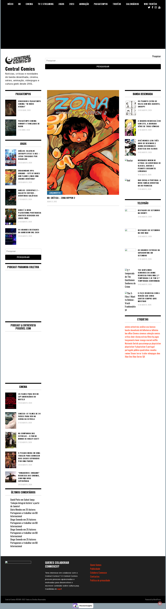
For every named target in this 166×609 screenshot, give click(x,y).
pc (150, 343)
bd (141, 330)
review (127, 353)
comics (157, 333)
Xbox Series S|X (139, 356)
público (136, 350)
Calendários (132, 4)
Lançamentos (55, 192)
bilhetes (155, 330)
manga (143, 340)
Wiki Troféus (150, 4)
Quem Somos (95, 565)
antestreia (134, 326)
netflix (155, 340)
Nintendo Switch (131, 343)
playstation (156, 343)
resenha (153, 350)
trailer (144, 353)
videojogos (152, 353)
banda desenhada (132, 330)
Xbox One (128, 356)
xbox (158, 353)
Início (10, 4)
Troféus (117, 4)
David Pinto (15, 499)
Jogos (61, 4)
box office (128, 333)
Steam (133, 353)
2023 (71, 4)
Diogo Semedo (16, 519)
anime (127, 326)
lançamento (130, 340)
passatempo (144, 343)
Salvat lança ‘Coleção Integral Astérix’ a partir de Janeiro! (24, 503)
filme (149, 336)
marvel (149, 340)
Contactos (94, 576)
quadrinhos (144, 350)
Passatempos (101, 4)
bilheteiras (146, 330)
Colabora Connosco (98, 572)
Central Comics (20, 68)
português (129, 350)
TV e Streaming (46, 4)
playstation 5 (141, 346)
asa (147, 326)
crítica (127, 336)
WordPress (157, 599)
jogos (157, 336)
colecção (150, 333)
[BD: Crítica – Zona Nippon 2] (83, 142)
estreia (144, 336)
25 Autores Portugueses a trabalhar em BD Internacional (24, 513)
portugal (151, 346)
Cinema (29, 4)
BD (19, 4)
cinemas (142, 333)
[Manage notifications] (160, 603)
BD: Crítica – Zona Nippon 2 (61, 197)
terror (138, 353)
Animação (84, 4)
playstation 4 (130, 346)
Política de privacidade (100, 580)
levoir (137, 340)
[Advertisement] (83, 31)
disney (138, 336)
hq (153, 336)
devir (133, 336)
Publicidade (95, 568)
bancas (152, 326)
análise (143, 326)
